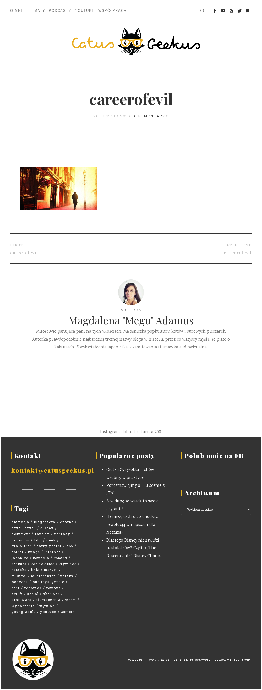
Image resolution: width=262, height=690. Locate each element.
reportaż (33, 588)
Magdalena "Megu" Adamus (131, 320)
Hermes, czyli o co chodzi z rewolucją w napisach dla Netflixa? (132, 525)
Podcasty (60, 11)
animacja (20, 522)
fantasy (62, 534)
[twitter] (239, 11)
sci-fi (17, 594)
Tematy (37, 11)
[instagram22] (231, 11)
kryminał (68, 564)
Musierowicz (43, 576)
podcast (20, 582)
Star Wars (22, 600)
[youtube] (223, 11)
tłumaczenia (48, 600)
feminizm (21, 540)
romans (53, 588)
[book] (248, 11)
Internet (53, 552)
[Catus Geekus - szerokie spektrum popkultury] (131, 41)
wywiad (47, 606)
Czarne (67, 522)
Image (34, 552)
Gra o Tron (22, 546)
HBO (70, 546)
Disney (47, 528)
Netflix (67, 576)
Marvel (51, 570)
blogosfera (45, 522)
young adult (24, 612)
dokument (21, 534)
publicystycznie (48, 582)
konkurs (19, 564)
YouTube (85, 11)
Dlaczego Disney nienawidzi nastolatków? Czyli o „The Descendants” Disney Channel (135, 548)
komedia (41, 558)
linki (35, 570)
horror (18, 552)
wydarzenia (23, 606)
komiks (60, 558)
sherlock (51, 594)
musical (19, 576)
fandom (42, 534)
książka (19, 570)
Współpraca (112, 11)
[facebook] (215, 11)
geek (51, 540)
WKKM (70, 600)
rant (16, 588)
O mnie (17, 11)
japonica (20, 558)
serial (33, 594)
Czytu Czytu (24, 528)
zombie (68, 612)
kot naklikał (42, 564)
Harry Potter (49, 546)
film (38, 540)
